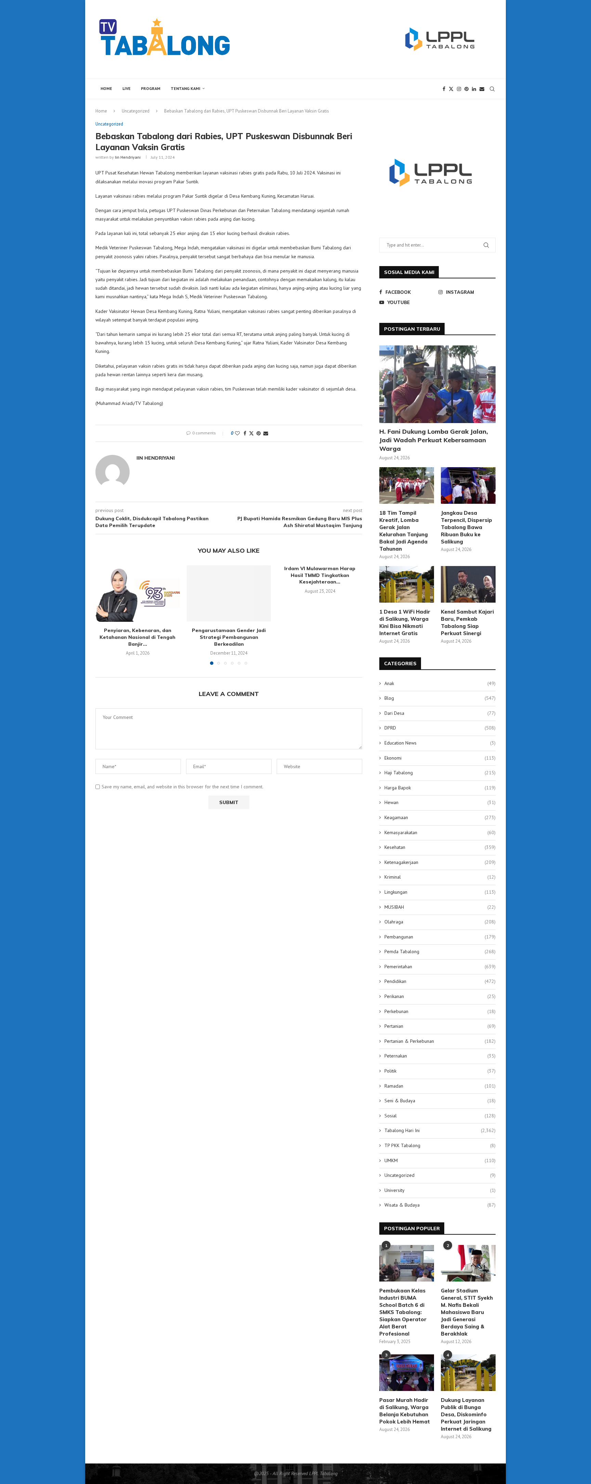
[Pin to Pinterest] (259, 433)
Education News (440, 743)
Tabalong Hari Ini (440, 1130)
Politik (440, 1071)
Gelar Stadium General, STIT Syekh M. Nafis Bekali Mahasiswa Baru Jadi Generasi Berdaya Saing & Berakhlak (467, 1312)
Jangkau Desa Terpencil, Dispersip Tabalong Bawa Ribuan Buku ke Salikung (466, 527)
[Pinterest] (466, 89)
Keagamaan (440, 817)
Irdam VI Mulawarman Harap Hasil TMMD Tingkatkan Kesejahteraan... (320, 575)
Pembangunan (440, 937)
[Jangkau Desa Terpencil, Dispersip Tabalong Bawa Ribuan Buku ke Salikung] (468, 485)
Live (126, 88)
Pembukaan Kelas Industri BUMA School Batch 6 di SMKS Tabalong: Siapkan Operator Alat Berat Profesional (402, 1312)
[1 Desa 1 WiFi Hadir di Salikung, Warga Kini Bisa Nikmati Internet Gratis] (406, 584)
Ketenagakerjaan (440, 862)
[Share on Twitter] (251, 433)
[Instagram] (459, 89)
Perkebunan (440, 1011)
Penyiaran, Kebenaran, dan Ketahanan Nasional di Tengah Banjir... (137, 637)
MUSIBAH (440, 907)
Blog (440, 698)
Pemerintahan (440, 966)
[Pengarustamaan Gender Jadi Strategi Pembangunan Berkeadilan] (229, 593)
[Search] (492, 89)
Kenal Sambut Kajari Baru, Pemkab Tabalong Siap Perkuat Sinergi (467, 622)
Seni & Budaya (440, 1101)
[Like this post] (237, 433)
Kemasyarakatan (440, 832)
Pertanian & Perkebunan (440, 1041)
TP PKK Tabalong (440, 1145)
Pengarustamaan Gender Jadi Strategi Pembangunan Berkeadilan (229, 637)
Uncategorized (135, 111)
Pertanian (440, 1026)
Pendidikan (440, 981)
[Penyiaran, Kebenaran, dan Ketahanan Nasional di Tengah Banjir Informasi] (137, 593)
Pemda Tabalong (440, 951)
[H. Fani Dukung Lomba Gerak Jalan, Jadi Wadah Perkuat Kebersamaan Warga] (437, 384)
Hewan (440, 802)
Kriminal (440, 877)
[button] (104, 614)
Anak (440, 683)
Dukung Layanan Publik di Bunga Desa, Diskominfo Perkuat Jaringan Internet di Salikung (466, 1414)
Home (106, 88)
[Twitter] (451, 89)
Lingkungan (440, 892)
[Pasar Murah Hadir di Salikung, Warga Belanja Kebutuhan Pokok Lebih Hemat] (406, 1372)
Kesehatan (440, 847)
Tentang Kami (185, 88)
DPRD (440, 728)
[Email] (482, 89)
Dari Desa (440, 713)
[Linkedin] (474, 89)
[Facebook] (444, 89)
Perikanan (440, 996)
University (440, 1190)
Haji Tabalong (440, 773)
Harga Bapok (440, 788)
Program (150, 88)
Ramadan (440, 1086)
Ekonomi (440, 758)
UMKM (440, 1160)
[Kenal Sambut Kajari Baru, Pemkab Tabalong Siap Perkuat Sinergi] (468, 584)
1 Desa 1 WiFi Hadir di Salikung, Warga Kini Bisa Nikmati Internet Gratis (404, 622)
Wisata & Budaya (440, 1205)
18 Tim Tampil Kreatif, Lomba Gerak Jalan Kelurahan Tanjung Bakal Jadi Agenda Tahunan (403, 531)
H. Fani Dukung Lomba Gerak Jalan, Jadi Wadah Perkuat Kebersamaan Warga (433, 440)
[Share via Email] (265, 433)
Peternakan (440, 1056)
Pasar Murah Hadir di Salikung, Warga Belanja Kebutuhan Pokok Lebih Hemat (404, 1411)
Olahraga (440, 922)
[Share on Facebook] (245, 433)
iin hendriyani (128, 157)
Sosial (440, 1116)
